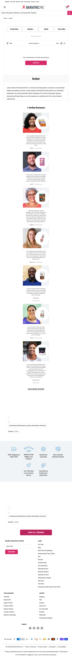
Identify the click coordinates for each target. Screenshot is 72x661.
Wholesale (42, 615)
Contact (33, 1)
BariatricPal (7, 600)
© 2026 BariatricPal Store (14, 647)
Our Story (41, 544)
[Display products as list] (64, 43)
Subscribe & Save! (43, 575)
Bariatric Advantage (10, 615)
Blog (22, 1)
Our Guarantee (43, 609)
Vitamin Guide (42, 563)
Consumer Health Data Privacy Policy (49, 587)
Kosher (10, 18)
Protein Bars (14, 29)
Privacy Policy (42, 647)
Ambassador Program (44, 578)
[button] (67, 7)
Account (41, 603)
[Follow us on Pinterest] (38, 628)
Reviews (18, 1)
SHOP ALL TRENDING (36, 532)
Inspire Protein (8, 603)
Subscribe (13, 552)
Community (27, 1)
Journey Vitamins (9, 612)
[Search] (69, 13)
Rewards (7, 1)
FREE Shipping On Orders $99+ (14, 456)
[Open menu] (5, 7)
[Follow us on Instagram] (34, 628)
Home (5, 18)
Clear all (36, 63)
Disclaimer (52, 647)
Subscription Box (43, 569)
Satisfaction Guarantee (43, 456)
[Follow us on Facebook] (30, 628)
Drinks (46, 29)
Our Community (42, 566)
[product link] (36, 362)
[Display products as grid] (61, 43)
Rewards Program (43, 572)
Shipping (42, 597)
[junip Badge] (36, 631)
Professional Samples (45, 618)
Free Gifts (12, 1)
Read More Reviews (36, 389)
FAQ (39, 556)
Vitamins (30, 29)
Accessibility (62, 647)
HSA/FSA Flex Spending (45, 550)
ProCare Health (8, 606)
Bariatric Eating (8, 609)
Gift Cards (41, 581)
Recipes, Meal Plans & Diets (46, 553)
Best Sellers (62, 29)
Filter (11, 43)
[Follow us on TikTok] (42, 628)
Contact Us (42, 606)
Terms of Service (30, 647)
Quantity (10, 431)
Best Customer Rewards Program (58, 456)
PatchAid (6, 597)
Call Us (37, 1)
